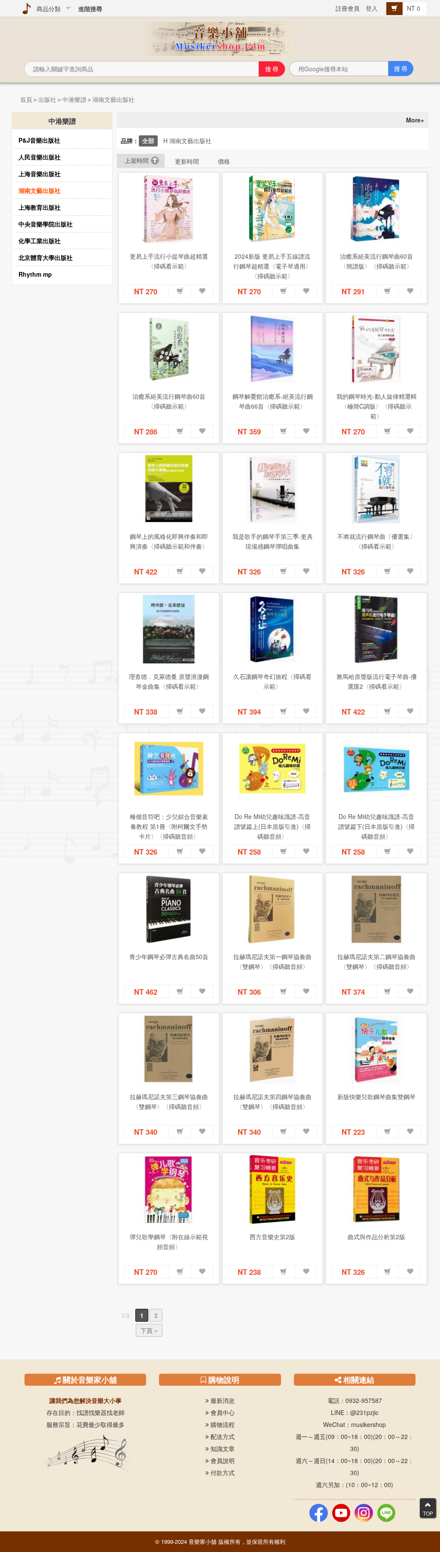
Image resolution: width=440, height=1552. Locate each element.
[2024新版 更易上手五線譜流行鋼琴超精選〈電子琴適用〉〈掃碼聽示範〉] (272, 208)
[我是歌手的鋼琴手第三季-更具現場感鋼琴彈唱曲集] (272, 489)
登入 (372, 8)
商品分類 (47, 8)
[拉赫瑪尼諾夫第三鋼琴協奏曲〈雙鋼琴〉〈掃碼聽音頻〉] (168, 1049)
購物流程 (222, 1424)
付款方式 (222, 1472)
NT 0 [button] (414, 8)
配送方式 (222, 1436)
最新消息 (222, 1400)
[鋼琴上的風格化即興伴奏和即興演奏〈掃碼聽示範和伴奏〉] (168, 489)
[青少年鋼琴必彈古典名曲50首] (168, 909)
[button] (180, 291)
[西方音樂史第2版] (272, 1189)
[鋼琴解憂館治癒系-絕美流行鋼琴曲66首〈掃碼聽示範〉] (272, 349)
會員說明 (222, 1460)
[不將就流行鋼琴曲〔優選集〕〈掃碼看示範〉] (376, 489)
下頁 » (149, 1330)
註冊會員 (348, 8)
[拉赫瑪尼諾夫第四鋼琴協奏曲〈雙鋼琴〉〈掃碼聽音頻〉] (272, 1049)
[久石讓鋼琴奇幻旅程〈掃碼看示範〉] (272, 629)
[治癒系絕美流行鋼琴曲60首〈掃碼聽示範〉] (168, 349)
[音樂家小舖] (220, 38)
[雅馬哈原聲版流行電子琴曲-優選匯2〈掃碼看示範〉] (376, 629)
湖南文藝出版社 (113, 99)
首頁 (26, 99)
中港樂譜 (74, 99)
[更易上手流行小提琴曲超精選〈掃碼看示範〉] (168, 208)
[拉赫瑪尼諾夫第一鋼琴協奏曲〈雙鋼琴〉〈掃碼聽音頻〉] (272, 909)
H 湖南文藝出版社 (187, 140)
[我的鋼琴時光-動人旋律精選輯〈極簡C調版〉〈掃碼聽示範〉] (376, 349)
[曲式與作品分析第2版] (376, 1189)
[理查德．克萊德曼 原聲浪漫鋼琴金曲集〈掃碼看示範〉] (168, 629)
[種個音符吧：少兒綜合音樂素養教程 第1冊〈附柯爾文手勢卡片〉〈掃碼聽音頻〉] (168, 769)
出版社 (47, 99)
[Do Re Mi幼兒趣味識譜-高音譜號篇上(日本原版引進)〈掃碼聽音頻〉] (272, 769)
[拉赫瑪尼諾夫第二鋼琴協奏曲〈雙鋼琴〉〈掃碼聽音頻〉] (376, 909)
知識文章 (222, 1448)
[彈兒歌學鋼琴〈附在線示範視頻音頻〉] (168, 1189)
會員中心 (222, 1412)
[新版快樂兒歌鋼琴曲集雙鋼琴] (376, 1049)
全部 (148, 140)
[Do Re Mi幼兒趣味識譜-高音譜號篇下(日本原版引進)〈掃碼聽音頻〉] (376, 769)
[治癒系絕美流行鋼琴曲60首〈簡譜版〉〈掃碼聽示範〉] (376, 208)
